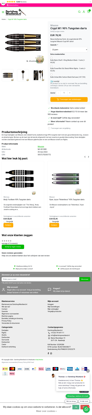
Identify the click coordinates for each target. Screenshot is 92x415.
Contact (4, 309)
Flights (4, 333)
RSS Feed (31, 362)
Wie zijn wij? (6, 307)
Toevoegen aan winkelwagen (70, 99)
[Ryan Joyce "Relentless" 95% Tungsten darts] (68, 179)
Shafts (4, 335)
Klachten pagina (7, 316)
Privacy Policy (6, 321)
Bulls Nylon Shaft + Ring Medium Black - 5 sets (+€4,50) (67, 61)
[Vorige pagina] (85, 157)
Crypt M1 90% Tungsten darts (17, 19)
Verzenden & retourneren (11, 323)
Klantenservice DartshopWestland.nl (14, 304)
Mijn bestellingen (54, 307)
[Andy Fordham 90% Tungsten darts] (22, 179)
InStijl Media (39, 359)
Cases (4, 344)
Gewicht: (54, 45)
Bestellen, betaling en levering (12, 318)
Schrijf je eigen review (57, 31)
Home (4, 19)
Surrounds (5, 340)
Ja (76, 407)
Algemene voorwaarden (10, 314)
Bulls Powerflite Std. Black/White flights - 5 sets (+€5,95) (67, 70)
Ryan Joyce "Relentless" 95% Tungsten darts (66, 199)
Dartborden (6, 337)
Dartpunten (6, 342)
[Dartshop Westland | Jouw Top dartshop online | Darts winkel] (15, 12)
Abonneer (84, 279)
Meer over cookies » (46, 411)
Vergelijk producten (54, 311)
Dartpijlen (5, 330)
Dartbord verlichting (9, 347)
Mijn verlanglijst (53, 309)
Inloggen (51, 304)
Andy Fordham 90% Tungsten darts (17, 199)
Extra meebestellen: (57, 54)
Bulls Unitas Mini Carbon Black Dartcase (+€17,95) (67, 77)
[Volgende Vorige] (88, 157)
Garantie (5, 311)
